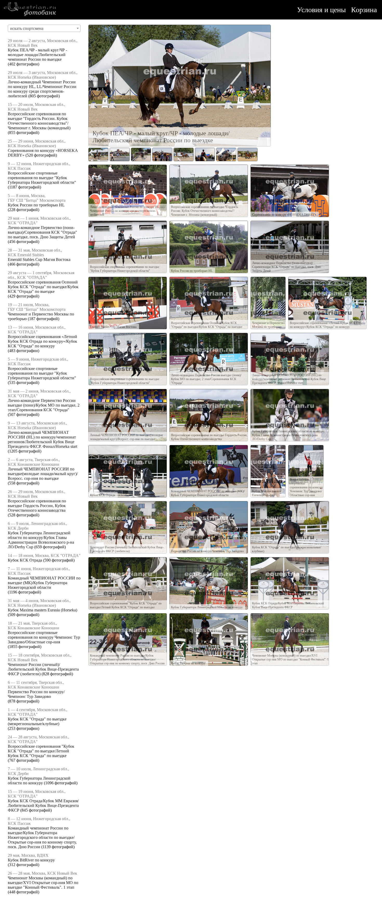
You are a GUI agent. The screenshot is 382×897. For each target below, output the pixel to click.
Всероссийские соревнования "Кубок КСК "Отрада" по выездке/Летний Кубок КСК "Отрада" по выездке (41, 751)
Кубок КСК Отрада (25, 560)
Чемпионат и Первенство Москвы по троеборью (268, 325)
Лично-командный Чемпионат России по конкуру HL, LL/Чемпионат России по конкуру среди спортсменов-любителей (42, 89)
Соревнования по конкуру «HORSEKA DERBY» (284, 215)
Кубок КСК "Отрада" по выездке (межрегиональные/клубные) (37, 721)
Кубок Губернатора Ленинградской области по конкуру (39, 780)
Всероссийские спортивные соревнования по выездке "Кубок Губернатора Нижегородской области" (42, 178)
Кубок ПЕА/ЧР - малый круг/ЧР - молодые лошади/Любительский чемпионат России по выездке (37, 55)
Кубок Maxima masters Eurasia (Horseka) (42, 610)
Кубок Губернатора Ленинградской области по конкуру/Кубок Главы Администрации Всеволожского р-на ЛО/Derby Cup (41, 540)
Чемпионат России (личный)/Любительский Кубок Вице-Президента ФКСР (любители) (43, 669)
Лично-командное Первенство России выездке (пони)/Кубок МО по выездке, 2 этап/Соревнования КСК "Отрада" (44, 405)
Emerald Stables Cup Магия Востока (39, 259)
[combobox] (44, 28)
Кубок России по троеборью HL (36, 205)
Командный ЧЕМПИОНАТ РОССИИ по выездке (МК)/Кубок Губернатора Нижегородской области (44, 583)
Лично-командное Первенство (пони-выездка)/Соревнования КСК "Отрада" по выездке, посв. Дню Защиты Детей (42, 232)
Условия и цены (321, 10)
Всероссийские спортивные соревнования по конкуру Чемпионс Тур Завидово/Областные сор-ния (44, 637)
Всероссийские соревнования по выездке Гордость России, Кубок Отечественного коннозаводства (37, 505)
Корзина (364, 10)
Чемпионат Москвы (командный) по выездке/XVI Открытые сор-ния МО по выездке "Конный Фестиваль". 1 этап (43, 882)
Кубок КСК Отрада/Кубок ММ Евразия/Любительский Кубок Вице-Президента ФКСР (43, 805)
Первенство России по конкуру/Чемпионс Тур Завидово (36, 694)
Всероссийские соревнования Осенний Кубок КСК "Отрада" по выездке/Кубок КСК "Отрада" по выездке (43, 287)
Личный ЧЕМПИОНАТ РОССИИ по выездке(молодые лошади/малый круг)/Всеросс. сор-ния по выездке (43, 474)
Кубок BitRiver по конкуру (31, 860)
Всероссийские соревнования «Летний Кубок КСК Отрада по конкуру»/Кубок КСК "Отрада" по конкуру (42, 341)
